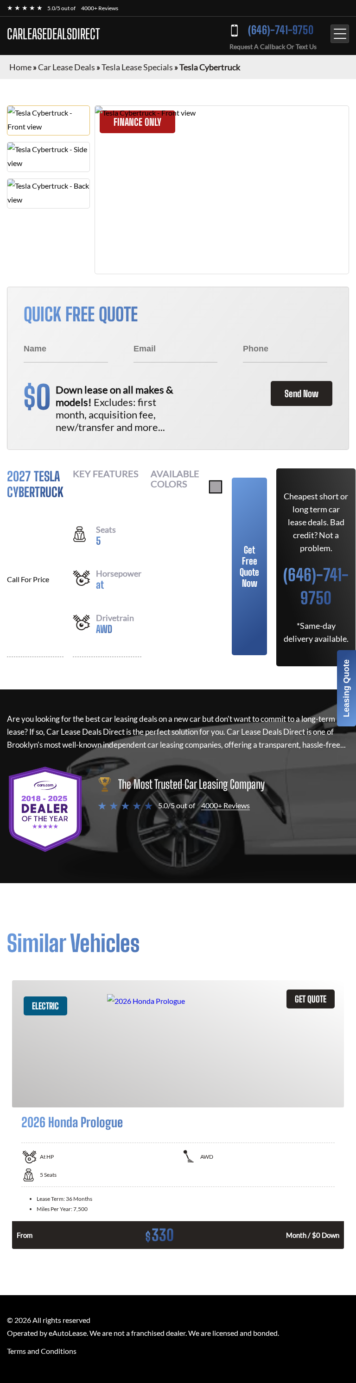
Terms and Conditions (41, 1350)
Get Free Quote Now (249, 566)
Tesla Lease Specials (137, 67)
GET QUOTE (310, 999)
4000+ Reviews (99, 8)
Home (20, 67)
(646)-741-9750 (280, 30)
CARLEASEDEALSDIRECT (53, 33)
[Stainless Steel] (215, 486)
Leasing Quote (346, 688)
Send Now (301, 393)
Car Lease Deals (66, 67)
